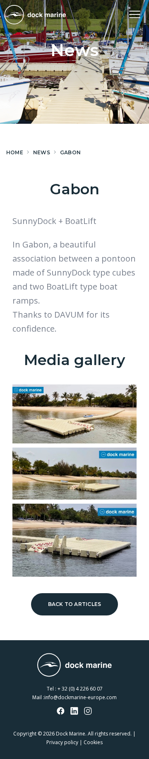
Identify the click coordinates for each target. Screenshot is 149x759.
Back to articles (74, 604)
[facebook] (60, 712)
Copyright (24, 733)
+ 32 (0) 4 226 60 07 (80, 688)
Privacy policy (62, 742)
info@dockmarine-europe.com (80, 697)
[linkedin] (74, 712)
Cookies (93, 742)
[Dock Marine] (35, 14)
